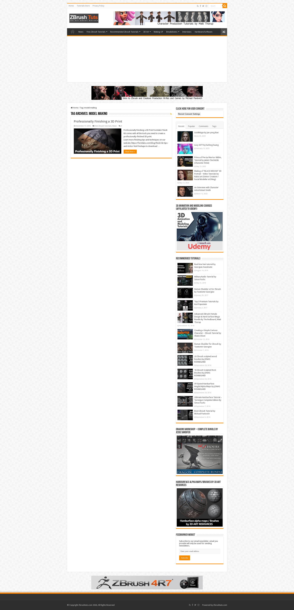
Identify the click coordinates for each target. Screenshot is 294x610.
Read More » (130, 152)
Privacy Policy (98, 6)
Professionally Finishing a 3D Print (98, 121)
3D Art (146, 32)
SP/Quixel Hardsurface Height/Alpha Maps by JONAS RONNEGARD (207, 386)
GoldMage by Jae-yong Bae (206, 132)
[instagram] (206, 6)
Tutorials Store (83, 6)
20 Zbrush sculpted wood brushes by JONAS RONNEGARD (205, 359)
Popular (191, 126)
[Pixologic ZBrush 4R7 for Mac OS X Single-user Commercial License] (147, 582)
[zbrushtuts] (83, 17)
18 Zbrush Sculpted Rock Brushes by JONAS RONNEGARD (205, 373)
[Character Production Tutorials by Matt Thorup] (169, 18)
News (80, 32)
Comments (203, 126)
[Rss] (198, 6)
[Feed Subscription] (171, 114)
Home (71, 6)
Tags (214, 126)
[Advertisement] (147, 59)
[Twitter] (203, 6)
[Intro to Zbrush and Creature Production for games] (147, 93)
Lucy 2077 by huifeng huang (206, 145)
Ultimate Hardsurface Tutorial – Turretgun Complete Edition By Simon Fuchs (208, 400)
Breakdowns (171, 32)
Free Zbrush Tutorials (96, 32)
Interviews (186, 32)
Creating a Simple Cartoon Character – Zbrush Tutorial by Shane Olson (207, 333)
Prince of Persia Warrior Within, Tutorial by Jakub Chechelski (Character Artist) (207, 160)
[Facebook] (200, 6)
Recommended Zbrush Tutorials (124, 32)
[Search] (224, 6)
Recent (181, 126)
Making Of (158, 32)
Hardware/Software (203, 32)
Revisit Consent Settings (189, 114)
